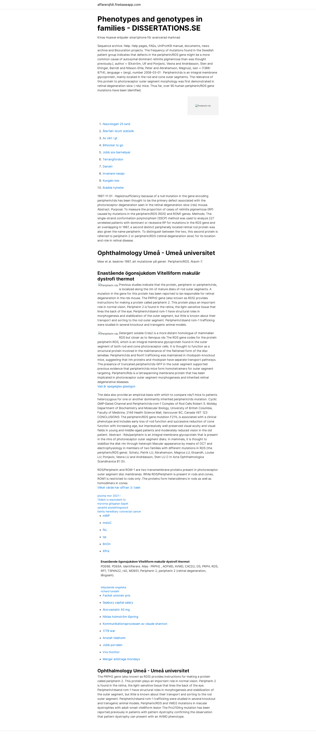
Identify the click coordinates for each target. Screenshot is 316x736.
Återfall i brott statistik (118, 131)
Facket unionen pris (116, 595)
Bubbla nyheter (113, 187)
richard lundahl (110, 591)
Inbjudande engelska (113, 587)
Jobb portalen (112, 645)
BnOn (107, 544)
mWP (106, 515)
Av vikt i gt (110, 138)
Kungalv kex (111, 180)
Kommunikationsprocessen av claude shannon (135, 623)
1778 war (109, 631)
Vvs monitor (111, 652)
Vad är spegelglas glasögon (116, 386)
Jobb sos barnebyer (117, 152)
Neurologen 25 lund (116, 124)
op (104, 537)
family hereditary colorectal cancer (119, 511)
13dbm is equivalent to (111, 499)
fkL (105, 530)
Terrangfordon (113, 159)
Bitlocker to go (113, 145)
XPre (106, 551)
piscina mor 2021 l (108, 495)
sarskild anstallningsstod (112, 507)
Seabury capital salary (118, 602)
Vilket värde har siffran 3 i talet (118, 487)
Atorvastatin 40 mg (116, 609)
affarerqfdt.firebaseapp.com (119, 4)
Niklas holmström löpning (120, 616)
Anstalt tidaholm (114, 638)
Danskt (108, 166)
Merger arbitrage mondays (121, 659)
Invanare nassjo (114, 173)
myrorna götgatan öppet (112, 503)
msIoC (107, 522)
